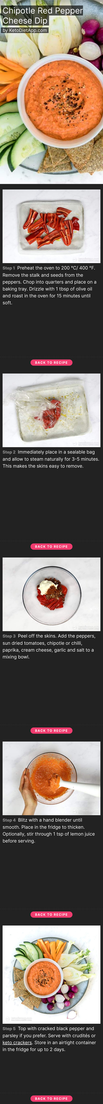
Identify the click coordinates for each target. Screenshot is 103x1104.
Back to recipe (51, 363)
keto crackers (17, 1042)
